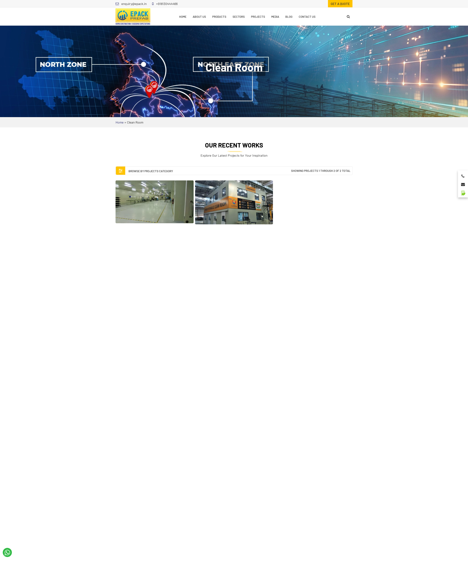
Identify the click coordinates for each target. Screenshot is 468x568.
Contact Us (307, 16)
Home (182, 16)
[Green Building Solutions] (463, 191)
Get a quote (340, 4)
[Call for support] (463, 175)
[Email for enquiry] (463, 183)
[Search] (348, 16)
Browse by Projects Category (150, 171)
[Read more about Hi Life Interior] (155, 201)
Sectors (239, 16)
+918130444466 (166, 4)
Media (275, 16)
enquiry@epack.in (134, 4)
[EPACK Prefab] (133, 16)
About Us (199, 16)
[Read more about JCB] (234, 202)
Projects (258, 16)
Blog (288, 16)
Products (219, 16)
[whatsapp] (7, 552)
